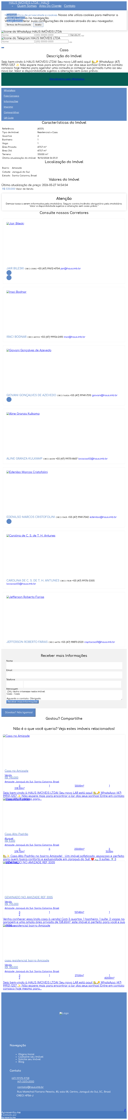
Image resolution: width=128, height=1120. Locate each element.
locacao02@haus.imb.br (93, 459)
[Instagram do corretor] (9, 277)
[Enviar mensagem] (82, 35)
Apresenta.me (11, 1112)
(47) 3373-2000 (25, 1081)
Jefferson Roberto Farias (27, 642)
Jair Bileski (15, 268)
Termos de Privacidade (18, 25)
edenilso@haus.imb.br (103, 517)
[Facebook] (64, 1024)
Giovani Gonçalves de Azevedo (31, 395)
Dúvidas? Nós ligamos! (19, 712)
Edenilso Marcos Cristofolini (30, 517)
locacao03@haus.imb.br (21, 584)
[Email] (64, 1037)
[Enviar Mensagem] (70, 42)
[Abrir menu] (1, 11)
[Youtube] (64, 1030)
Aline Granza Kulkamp (24, 458)
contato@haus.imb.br (30, 1087)
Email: (9, 670)
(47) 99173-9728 (20, 1078)
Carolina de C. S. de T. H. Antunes (32, 580)
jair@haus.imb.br (71, 268)
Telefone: (10, 679)
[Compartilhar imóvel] (2, 47)
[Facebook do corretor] (9, 272)
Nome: (9, 661)
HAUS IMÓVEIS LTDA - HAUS (29, 2)
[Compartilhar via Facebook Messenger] (67, 725)
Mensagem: (12, 689)
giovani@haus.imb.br (105, 395)
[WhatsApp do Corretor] (15, 223)
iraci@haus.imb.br (74, 337)
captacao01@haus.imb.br (99, 642)
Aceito (38, 25)
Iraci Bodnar (16, 336)
